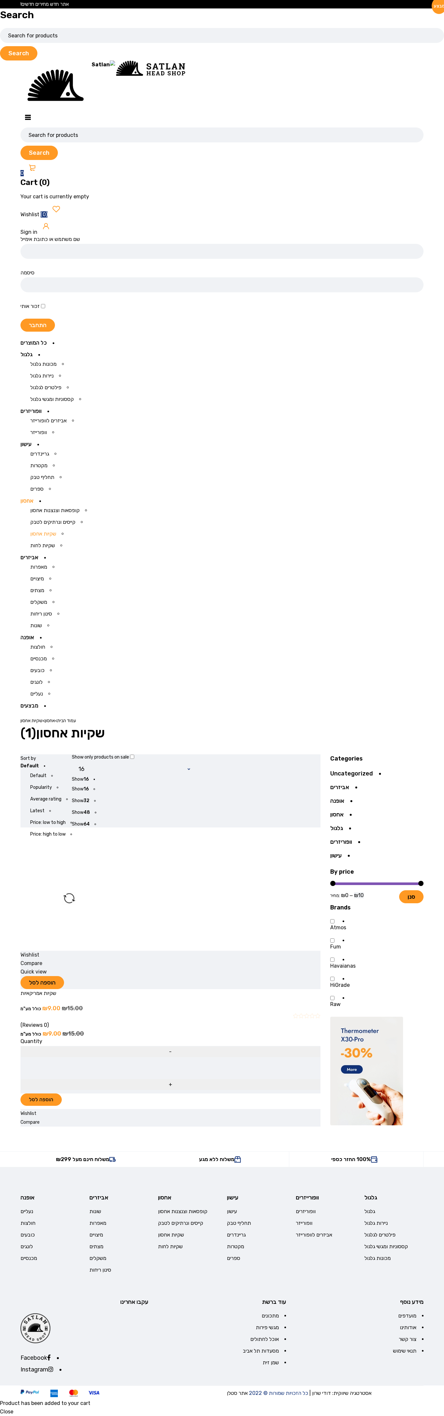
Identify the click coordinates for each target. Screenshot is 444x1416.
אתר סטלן (237, 1393)
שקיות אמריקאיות (38, 993)
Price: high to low (48, 834)
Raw (335, 1004)
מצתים (96, 1246)
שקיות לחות (170, 1246)
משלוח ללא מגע (216, 1159)
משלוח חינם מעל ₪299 (82, 1159)
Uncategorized (351, 773)
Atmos (338, 928)
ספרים (233, 1258)
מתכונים (270, 1316)
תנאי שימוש (404, 1351)
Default (38, 775)
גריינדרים (236, 1235)
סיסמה (27, 273)
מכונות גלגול (377, 1258)
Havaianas (343, 966)
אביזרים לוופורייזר (314, 1235)
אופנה (337, 800)
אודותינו (408, 1327)
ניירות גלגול (376, 1223)
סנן (411, 896)
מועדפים (407, 1316)
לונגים (26, 1246)
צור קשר (407, 1339)
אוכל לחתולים (264, 1339)
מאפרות (97, 1223)
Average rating (45, 799)
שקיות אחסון (171, 1235)
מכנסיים (28, 1258)
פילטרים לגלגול (380, 1235)
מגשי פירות (267, 1327)
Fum (335, 947)
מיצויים (96, 1235)
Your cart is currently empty (54, 197)
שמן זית (271, 1362)
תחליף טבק (239, 1223)
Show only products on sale (101, 757)
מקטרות (235, 1246)
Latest (37, 811)
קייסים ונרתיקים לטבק (180, 1223)
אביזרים (339, 787)
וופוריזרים (341, 841)
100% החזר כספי (351, 1159)
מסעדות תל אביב (261, 1351)
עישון (336, 855)
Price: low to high (48, 822)
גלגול (336, 828)
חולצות (27, 1223)
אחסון (50, 720)
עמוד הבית (66, 720)
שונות (95, 1211)
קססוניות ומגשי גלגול (386, 1246)
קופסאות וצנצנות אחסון (182, 1211)
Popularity (41, 787)
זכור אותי (30, 306)
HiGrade (340, 985)
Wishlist (34, 214)
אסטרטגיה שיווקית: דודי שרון (342, 1393)
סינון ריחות (100, 1270)
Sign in (29, 232)
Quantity (31, 1041)
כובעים (27, 1235)
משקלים (97, 1258)
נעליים (26, 1211)
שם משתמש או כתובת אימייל (50, 239)
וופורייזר (304, 1223)
